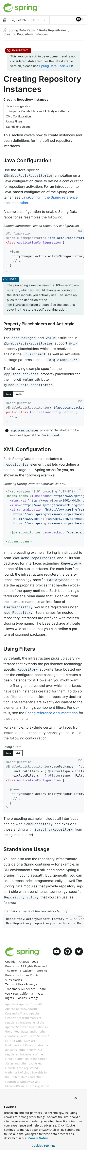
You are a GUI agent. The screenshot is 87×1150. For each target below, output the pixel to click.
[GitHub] (68, 951)
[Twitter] (79, 951)
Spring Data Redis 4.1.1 (55, 66)
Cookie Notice (38, 1138)
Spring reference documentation (51, 713)
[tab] (8, 394)
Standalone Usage (18, 126)
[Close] (75, 1097)
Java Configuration (18, 106)
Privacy (30, 984)
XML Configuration (18, 116)
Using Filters (14, 121)
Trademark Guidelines (20, 989)
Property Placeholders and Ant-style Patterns (38, 111)
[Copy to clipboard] (79, 270)
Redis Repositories (53, 30)
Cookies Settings (43, 1145)
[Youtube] (57, 951)
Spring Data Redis (21, 30)
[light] (80, 19)
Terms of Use (14, 984)
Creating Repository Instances (25, 34)
